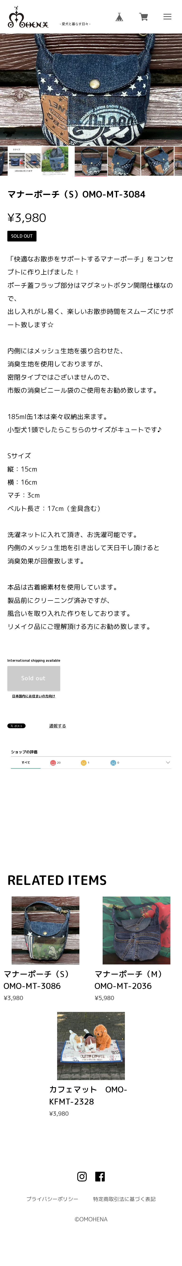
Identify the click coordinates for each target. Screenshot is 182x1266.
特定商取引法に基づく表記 (124, 1199)
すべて (26, 763)
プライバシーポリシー (52, 1199)
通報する (57, 726)
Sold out (33, 678)
